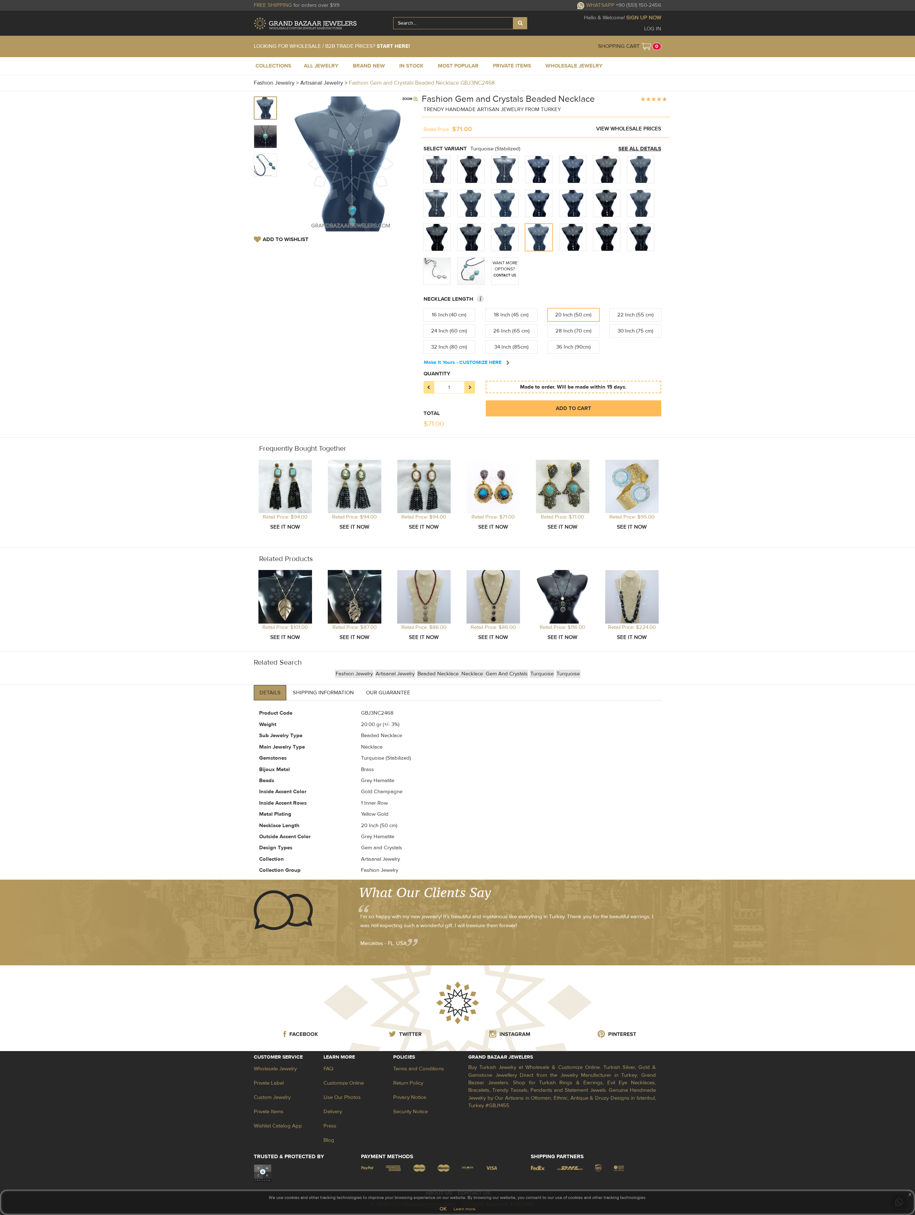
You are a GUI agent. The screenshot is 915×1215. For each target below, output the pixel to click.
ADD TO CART (573, 408)
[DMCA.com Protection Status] (263, 1172)
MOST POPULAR (458, 65)
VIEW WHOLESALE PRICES (628, 128)
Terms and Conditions (418, 1068)
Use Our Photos (342, 1097)
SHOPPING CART (619, 46)
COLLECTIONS (273, 65)
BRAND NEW (369, 65)
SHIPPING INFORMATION (323, 692)
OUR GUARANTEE (388, 692)
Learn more (464, 1209)
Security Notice (410, 1111)
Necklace (472, 673)
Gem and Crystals (507, 673)
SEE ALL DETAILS (639, 148)
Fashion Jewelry (354, 673)
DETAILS (270, 692)
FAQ (328, 1068)
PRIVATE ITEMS (512, 65)
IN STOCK (411, 65)
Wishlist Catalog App (278, 1125)
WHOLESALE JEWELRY (574, 65)
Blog (328, 1140)
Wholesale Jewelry (275, 1068)
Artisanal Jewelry (395, 673)
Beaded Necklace (438, 673)
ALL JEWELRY (321, 65)
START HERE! (393, 46)
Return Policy (408, 1083)
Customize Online (343, 1083)
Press (329, 1125)
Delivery (332, 1111)
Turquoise (542, 673)
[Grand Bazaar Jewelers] (305, 23)
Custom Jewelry (272, 1097)
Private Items (268, 1111)
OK (443, 1209)
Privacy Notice (409, 1097)
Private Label (269, 1083)
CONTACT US (505, 275)
